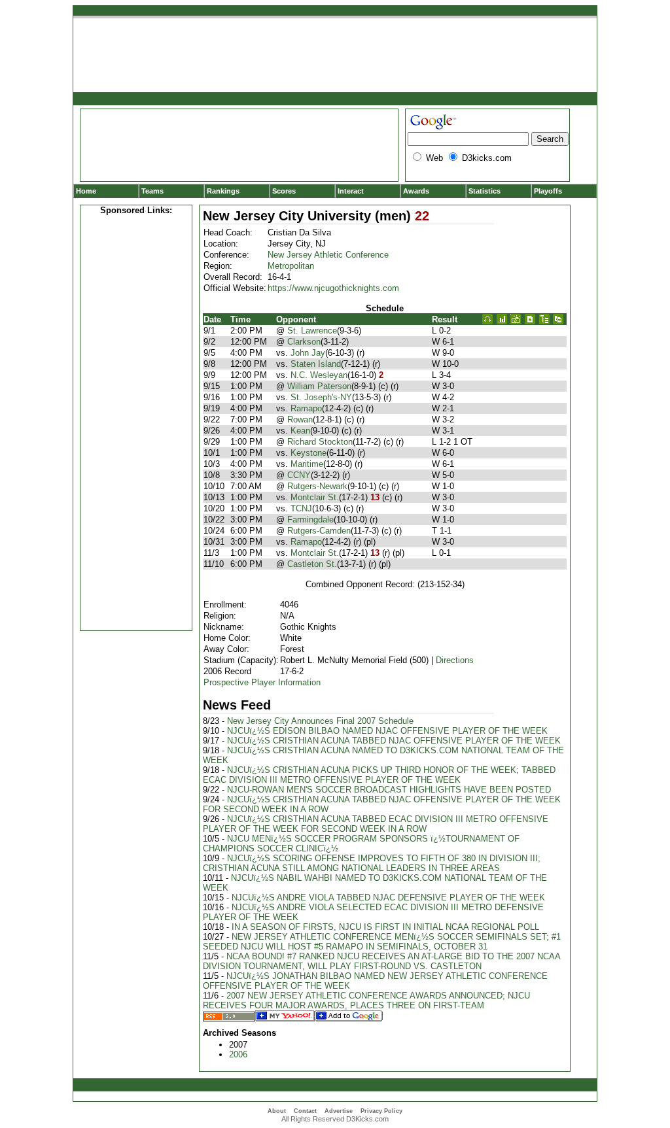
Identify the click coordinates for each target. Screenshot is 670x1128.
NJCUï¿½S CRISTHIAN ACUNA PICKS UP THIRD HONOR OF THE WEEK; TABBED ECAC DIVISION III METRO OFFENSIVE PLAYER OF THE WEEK (379, 775)
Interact (351, 191)
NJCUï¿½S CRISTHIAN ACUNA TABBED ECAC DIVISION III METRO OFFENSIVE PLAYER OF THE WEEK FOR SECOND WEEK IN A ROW (375, 824)
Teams (152, 191)
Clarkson (304, 342)
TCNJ (301, 508)
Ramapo (306, 408)
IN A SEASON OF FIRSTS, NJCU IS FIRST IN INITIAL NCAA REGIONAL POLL (385, 927)
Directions (455, 660)
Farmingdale (310, 519)
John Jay (308, 353)
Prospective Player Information (262, 682)
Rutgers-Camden (319, 531)
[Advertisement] (136, 421)
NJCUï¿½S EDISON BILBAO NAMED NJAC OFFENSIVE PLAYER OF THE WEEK (387, 731)
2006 (238, 1054)
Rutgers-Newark (317, 486)
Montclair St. (315, 497)
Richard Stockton (320, 442)
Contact (305, 1111)
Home (86, 191)
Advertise (339, 1111)
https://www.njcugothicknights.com (333, 288)
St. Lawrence (312, 330)
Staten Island (316, 364)
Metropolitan (291, 266)
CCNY (299, 475)
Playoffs (548, 191)
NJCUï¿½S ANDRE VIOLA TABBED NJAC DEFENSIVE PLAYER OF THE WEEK (388, 897)
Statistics (484, 191)
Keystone (308, 453)
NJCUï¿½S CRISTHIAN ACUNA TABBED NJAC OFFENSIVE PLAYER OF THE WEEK (394, 740)
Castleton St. (312, 564)
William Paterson (319, 386)
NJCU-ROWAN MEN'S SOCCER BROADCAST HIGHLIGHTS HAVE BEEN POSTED (389, 790)
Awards (416, 191)
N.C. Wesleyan (319, 375)
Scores (284, 191)
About (277, 1111)
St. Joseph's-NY (321, 397)
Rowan (300, 419)
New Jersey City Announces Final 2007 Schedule (320, 721)
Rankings (223, 191)
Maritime (307, 464)
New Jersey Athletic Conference (328, 255)
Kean (300, 431)
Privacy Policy (381, 1111)
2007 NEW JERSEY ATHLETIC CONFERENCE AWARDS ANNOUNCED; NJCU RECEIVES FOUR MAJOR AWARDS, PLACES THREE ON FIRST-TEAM (366, 1000)
